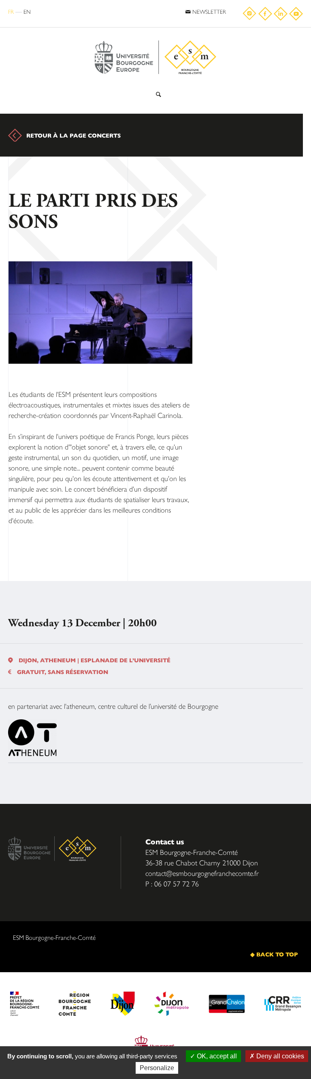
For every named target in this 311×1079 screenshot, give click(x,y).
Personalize (157, 1067)
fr (11, 11)
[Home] (155, 37)
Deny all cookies (279, 1056)
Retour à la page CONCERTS (73, 135)
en (27, 11)
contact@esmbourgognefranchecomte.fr (202, 873)
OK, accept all (216, 1056)
